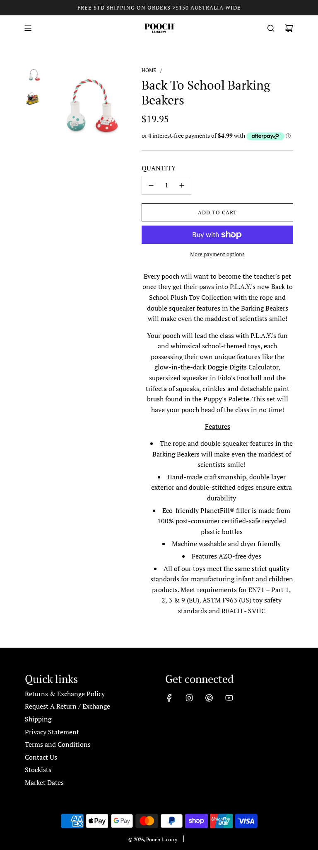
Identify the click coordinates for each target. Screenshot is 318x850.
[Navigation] (28, 28)
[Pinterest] (209, 698)
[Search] (271, 28)
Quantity (159, 167)
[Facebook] (169, 698)
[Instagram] (189, 698)
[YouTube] (229, 698)
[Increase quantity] (182, 185)
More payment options (217, 254)
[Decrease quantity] (151, 185)
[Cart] (289, 28)
